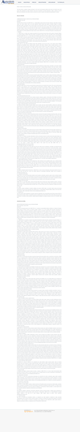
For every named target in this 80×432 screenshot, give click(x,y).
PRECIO (34, 2)
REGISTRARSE (42, 2)
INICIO (19, 2)
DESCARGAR (51, 2)
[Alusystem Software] (8, 2)
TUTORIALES (61, 2)
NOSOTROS (27, 2)
